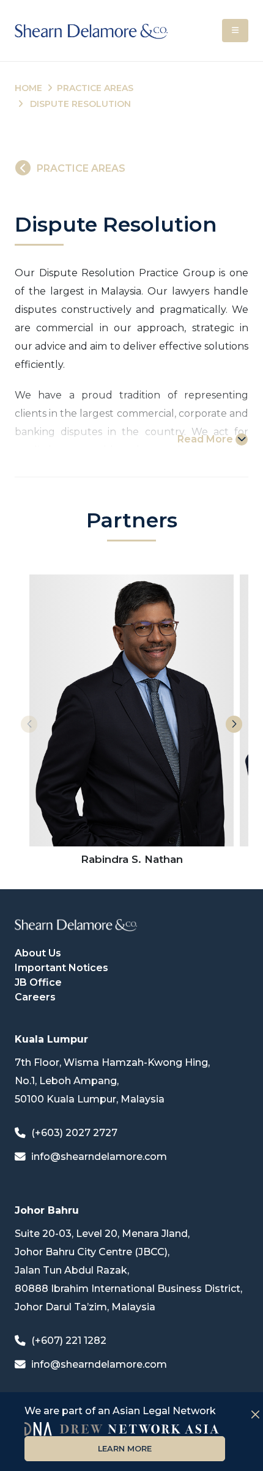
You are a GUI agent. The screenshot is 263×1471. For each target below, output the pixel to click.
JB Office (38, 982)
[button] (234, 724)
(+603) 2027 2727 (74, 1133)
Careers (35, 997)
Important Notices (61, 968)
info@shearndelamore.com (99, 1156)
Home (28, 88)
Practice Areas (95, 88)
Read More (205, 439)
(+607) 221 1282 (68, 1340)
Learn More (125, 1448)
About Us (38, 953)
